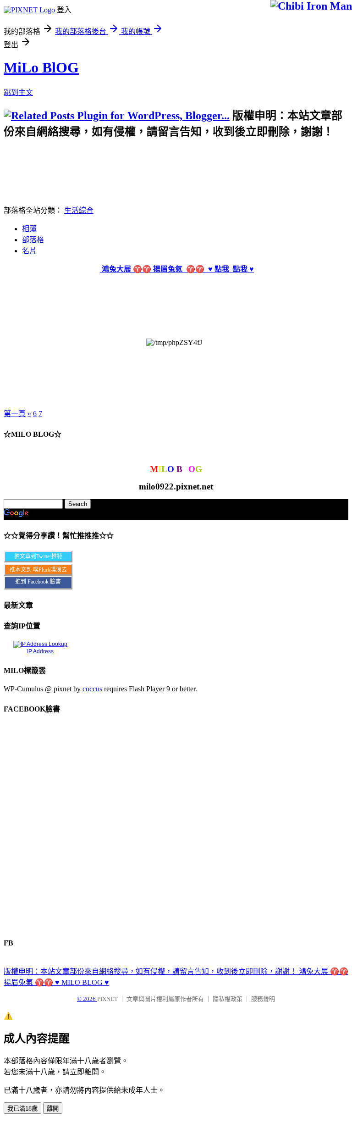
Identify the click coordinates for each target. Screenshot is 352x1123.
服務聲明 (263, 998)
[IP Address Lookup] (40, 644)
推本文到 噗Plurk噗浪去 (38, 570)
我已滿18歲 (22, 1108)
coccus (92, 689)
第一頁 (15, 413)
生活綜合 (79, 210)
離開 (53, 1108)
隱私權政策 (227, 998)
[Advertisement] (170, 159)
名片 (29, 251)
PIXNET (107, 998)
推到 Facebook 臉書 (38, 581)
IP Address (40, 651)
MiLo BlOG (41, 67)
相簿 (29, 229)
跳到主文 (18, 92)
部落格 (33, 240)
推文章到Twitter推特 (38, 556)
